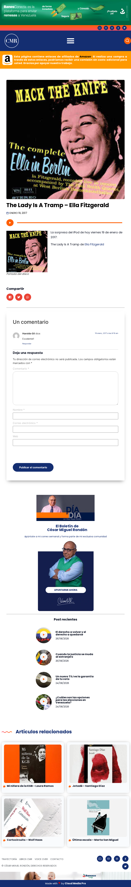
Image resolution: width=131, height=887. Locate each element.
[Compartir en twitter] (18, 297)
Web (15, 436)
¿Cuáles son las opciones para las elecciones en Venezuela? (73, 700)
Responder (26, 344)
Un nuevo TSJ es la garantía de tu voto (75, 678)
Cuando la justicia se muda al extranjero (74, 655)
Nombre (19, 409)
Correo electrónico (25, 423)
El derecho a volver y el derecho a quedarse (71, 633)
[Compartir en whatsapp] (27, 297)
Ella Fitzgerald (94, 244)
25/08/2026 (62, 660)
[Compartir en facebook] (10, 297)
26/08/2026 (62, 638)
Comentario (21, 368)
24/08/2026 (62, 683)
